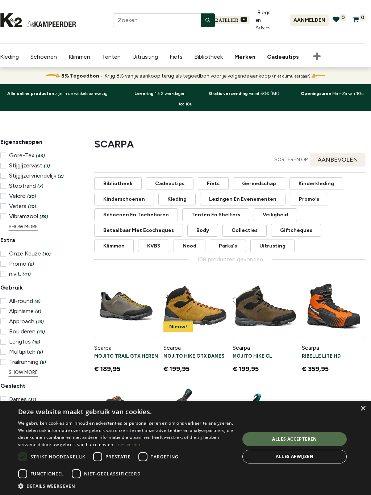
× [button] (363, 408)
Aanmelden (309, 20)
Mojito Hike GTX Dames (193, 356)
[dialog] (185, 448)
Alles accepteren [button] (294, 439)
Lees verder (128, 444)
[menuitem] (246, 57)
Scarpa (103, 347)
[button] (317, 57)
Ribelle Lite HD (321, 356)
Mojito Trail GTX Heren (126, 356)
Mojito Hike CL (252, 356)
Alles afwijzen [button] (294, 456)
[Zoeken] (208, 20)
